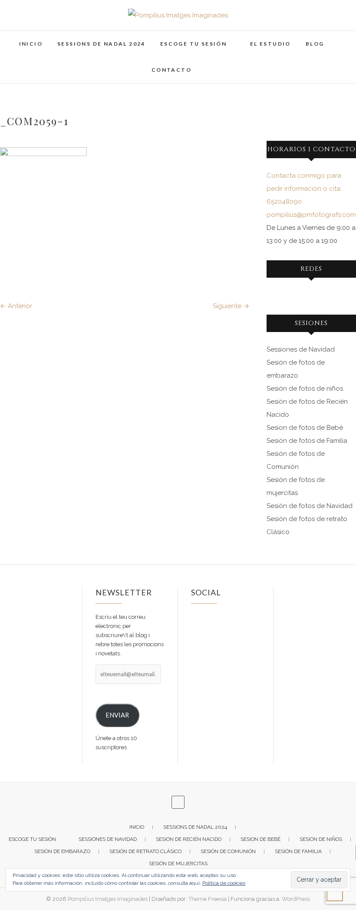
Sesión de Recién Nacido (188, 839)
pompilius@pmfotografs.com (311, 215)
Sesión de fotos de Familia (307, 441)
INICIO (31, 43)
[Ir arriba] (334, 893)
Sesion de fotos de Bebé (305, 428)
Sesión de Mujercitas (178, 863)
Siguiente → (231, 306)
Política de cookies (223, 883)
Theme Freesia (207, 899)
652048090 (284, 202)
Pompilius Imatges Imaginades (108, 899)
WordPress (296, 899)
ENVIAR (117, 715)
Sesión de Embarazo (62, 851)
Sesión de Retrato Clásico (145, 851)
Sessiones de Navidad (301, 349)
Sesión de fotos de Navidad (310, 506)
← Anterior (16, 306)
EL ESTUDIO (270, 43)
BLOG (315, 43)
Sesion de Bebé (260, 839)
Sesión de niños (321, 839)
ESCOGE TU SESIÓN (193, 43)
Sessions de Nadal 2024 (101, 43)
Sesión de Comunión (228, 851)
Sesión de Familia (298, 851)
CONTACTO (171, 69)
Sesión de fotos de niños (305, 388)
